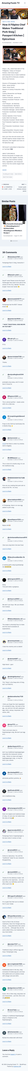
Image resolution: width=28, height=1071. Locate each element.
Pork (8, 21)
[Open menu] (24, 3)
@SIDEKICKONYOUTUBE (16, 478)
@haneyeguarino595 (15, 808)
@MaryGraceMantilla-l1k (16, 557)
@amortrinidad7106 (15, 356)
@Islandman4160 (14, 257)
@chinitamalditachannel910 (17, 537)
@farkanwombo (13, 1032)
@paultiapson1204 (14, 519)
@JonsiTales (12, 1010)
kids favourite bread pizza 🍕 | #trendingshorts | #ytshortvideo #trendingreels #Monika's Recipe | (13, 228)
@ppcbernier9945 (14, 319)
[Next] (24, 222)
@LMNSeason (12, 458)
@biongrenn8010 (14, 579)
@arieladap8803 (13, 772)
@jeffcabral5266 (13, 790)
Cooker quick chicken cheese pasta (21, 188)
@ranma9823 (12, 850)
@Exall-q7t (11, 339)
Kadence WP (17, 1066)
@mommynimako (14, 641)
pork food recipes (7, 177)
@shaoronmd (12, 438)
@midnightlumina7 (14, 676)
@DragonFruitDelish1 (15, 896)
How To (4, 21)
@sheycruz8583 (13, 599)
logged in (13, 1054)
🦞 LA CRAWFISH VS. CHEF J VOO (7, 187)
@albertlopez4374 (14, 746)
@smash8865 (13, 872)
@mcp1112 (11, 724)
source (4, 170)
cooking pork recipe (8, 174)
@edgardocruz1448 (15, 988)
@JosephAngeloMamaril (16, 416)
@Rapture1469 (13, 396)
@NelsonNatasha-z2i (15, 619)
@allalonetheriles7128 (15, 696)
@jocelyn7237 (13, 944)
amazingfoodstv (8, 42)
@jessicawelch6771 (14, 299)
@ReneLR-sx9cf (13, 275)
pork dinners (18, 174)
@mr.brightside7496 (15, 964)
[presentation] (14, 213)
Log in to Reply (6, 266)
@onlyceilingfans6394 (16, 374)
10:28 (4, 443)
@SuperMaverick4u (14, 916)
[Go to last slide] (4, 222)
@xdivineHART (13, 659)
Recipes (13, 21)
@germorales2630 (14, 830)
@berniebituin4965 (14, 499)
